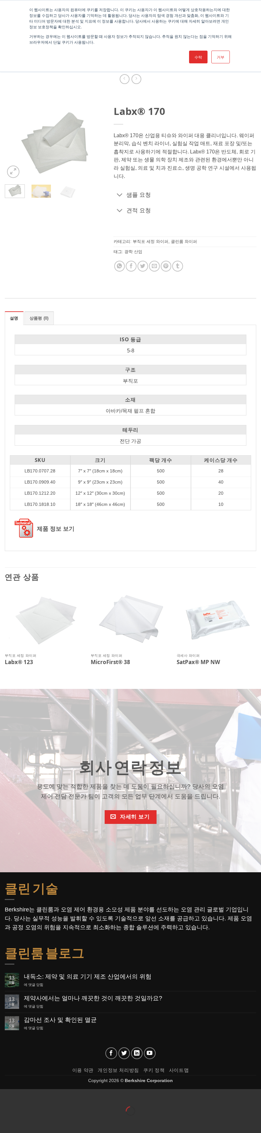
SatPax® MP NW (198, 662)
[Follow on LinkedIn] (137, 1053)
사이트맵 (179, 1070)
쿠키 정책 (154, 1070)
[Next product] (125, 79)
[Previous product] (136, 79)
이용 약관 (83, 1070)
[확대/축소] (6, 1095)
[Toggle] (120, 195)
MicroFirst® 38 (110, 662)
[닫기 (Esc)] (62, 1095)
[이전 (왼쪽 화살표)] (6, 1122)
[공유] (43, 1095)
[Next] (94, 142)
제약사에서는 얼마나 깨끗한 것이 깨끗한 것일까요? (93, 998)
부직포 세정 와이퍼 (150, 241)
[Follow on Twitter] (124, 1053)
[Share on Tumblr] (177, 266)
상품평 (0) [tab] (39, 318)
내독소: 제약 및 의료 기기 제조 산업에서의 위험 (88, 976)
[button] (13, 172)
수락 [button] (198, 57)
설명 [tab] (14, 318)
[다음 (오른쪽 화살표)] (25, 1122)
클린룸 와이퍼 (184, 241)
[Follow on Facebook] (111, 1053)
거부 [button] (220, 57)
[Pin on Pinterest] (165, 266)
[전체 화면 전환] (25, 1095)
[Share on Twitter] (142, 266)
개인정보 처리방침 (118, 1070)
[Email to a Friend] (154, 266)
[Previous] (14, 142)
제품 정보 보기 (55, 529)
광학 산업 (133, 251)
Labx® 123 (19, 662)
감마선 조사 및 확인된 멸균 (60, 1019)
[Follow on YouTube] (150, 1053)
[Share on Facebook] (131, 266)
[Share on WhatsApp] (119, 266)
